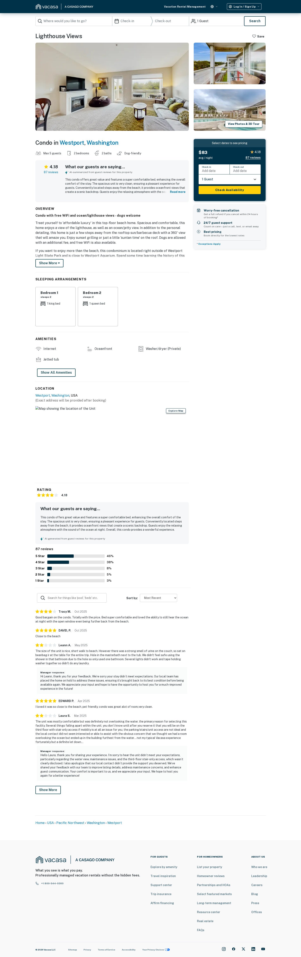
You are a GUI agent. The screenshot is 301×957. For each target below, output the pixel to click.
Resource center (208, 912)
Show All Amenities (56, 372)
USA (50, 823)
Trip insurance (160, 894)
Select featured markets (214, 894)
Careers (257, 885)
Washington (103, 142)
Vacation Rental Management (185, 6)
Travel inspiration (163, 876)
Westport (72, 142)
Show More (48, 790)
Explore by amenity (163, 867)
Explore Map (176, 410)
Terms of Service (106, 949)
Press (255, 903)
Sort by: (132, 598)
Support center (161, 885)
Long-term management (214, 903)
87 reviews (51, 172)
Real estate (205, 921)
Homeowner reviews (211, 876)
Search (254, 21)
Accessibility (129, 949)
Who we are (259, 867)
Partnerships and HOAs (213, 885)
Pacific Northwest (70, 823)
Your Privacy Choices (153, 949)
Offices (256, 912)
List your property (209, 867)
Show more (48, 263)
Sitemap (72, 949)
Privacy (87, 949)
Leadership (259, 876)
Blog (254, 894)
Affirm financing (162, 903)
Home (40, 823)
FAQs (200, 930)
